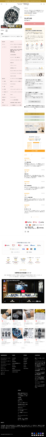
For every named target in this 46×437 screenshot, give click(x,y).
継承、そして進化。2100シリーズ (40, 359)
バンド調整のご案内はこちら (34, 101)
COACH (25, 366)
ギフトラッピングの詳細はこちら (34, 87)
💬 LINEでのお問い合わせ (34, 119)
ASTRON (25, 361)
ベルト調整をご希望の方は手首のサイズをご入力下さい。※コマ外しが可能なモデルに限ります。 (35, 107)
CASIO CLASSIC (15, 371)
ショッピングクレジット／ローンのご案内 (23, 410)
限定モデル (3, 374)
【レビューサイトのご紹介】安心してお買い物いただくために (40, 386)
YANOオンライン (10, 434)
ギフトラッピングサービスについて (23, 416)
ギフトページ (37, 32)
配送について (20, 400)
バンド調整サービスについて (23, 413)
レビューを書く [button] (35, 150)
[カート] (44, 4)
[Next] (21, 17)
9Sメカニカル (3, 368)
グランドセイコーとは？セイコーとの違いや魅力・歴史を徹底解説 (40, 369)
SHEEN (13, 368)
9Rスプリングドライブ (5, 370)
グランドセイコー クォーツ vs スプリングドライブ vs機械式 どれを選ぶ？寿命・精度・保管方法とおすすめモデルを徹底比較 (40, 364)
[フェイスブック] (25, 232)
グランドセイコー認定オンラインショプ (40, 382)
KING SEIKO (26, 358)
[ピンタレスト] (28, 232)
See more (23, 347)
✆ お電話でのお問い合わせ (34, 113)
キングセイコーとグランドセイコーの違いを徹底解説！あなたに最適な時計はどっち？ (40, 378)
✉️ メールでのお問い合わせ (35, 116)
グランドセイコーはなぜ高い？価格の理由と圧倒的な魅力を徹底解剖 (40, 373)
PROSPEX (25, 359)
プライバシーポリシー (22, 406)
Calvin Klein (26, 368)
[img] (26, 158)
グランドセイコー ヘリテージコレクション (6, 359)
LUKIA (25, 365)
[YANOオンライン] (22, 4)
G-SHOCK (14, 358)
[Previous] (2, 17)
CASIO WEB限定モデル (16, 363)
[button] (1, 4)
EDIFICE (13, 365)
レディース (3, 372)
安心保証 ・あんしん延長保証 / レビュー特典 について (23, 419)
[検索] (6, 4)
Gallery (2, 30)
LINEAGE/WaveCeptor (16, 370)
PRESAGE (25, 363)
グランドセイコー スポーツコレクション (6, 362)
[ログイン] (41, 4)
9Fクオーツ (3, 367)
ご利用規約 (20, 399)
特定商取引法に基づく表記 (23, 404)
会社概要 (19, 397)
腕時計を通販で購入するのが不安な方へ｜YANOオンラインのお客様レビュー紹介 (23, 394)
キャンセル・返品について (23, 402)
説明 (6, 30)
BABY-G (13, 359)
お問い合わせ (20, 407)
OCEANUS (14, 361)
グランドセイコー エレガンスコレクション (6, 365)
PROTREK (14, 366)
